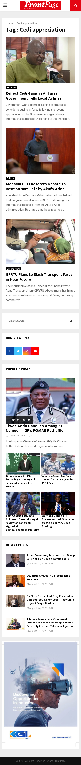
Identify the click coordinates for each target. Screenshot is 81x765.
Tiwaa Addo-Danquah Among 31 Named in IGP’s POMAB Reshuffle (34, 428)
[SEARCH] (71, 321)
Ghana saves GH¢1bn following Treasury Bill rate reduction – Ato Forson (20, 481)
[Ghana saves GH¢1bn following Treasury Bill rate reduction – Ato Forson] (23, 464)
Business (11, 88)
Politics (10, 178)
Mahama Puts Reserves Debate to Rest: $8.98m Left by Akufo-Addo (36, 186)
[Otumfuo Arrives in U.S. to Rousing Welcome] (15, 581)
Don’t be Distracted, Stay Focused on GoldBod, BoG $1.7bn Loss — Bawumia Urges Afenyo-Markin (50, 599)
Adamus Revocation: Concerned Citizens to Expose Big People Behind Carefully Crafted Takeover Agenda (50, 622)
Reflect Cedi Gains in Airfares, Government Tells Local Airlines (33, 96)
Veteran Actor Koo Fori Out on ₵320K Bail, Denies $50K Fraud (57, 479)
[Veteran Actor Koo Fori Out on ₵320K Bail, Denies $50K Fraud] (58, 464)
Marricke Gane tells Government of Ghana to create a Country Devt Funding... (57, 521)
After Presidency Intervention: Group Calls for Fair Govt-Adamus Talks (51, 557)
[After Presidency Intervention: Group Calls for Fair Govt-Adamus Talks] (15, 560)
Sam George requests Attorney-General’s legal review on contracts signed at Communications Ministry (22, 523)
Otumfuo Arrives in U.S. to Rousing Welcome (48, 578)
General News (13, 269)
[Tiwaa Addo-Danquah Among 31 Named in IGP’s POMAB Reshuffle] (40, 401)
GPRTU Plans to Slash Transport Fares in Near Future (39, 277)
